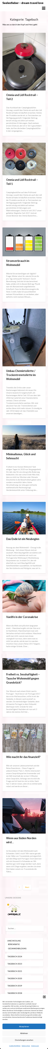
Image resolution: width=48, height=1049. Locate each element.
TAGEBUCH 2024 (14, 956)
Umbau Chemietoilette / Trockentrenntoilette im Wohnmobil (21, 375)
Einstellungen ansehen (24, 1040)
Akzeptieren (24, 1026)
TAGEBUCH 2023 (14, 964)
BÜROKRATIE (14, 944)
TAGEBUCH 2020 (14, 978)
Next (27, 887)
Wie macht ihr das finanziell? (23, 757)
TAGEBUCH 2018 (14, 993)
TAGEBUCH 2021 (14, 971)
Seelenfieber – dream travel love (22, 3)
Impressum (35, 1046)
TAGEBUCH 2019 (14, 986)
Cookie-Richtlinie (14, 1046)
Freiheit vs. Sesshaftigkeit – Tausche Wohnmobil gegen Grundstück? (23, 678)
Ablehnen (24, 1033)
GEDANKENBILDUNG (17, 948)
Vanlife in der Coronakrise (22, 617)
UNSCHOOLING (14, 941)
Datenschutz (26, 1046)
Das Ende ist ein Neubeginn (22, 539)
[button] (44, 997)
